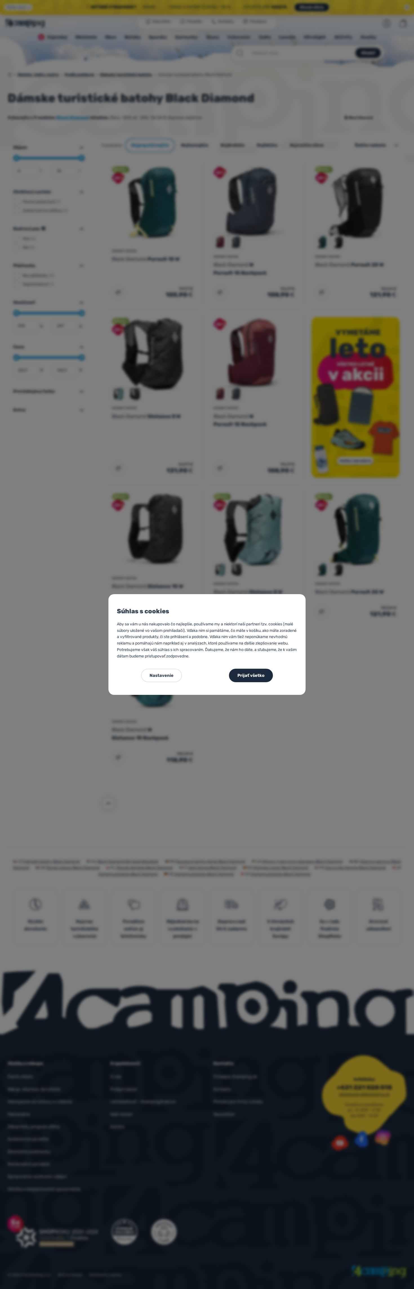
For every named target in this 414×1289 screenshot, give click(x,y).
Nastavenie (161, 675)
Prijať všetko (250, 675)
